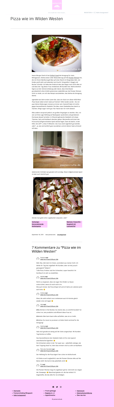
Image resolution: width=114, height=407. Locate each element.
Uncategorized (61, 234)
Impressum (80, 391)
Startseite (17, 391)
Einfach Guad (54, 75)
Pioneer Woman (74, 78)
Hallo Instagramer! (20, 395)
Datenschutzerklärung (84, 393)
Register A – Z (50, 393)
